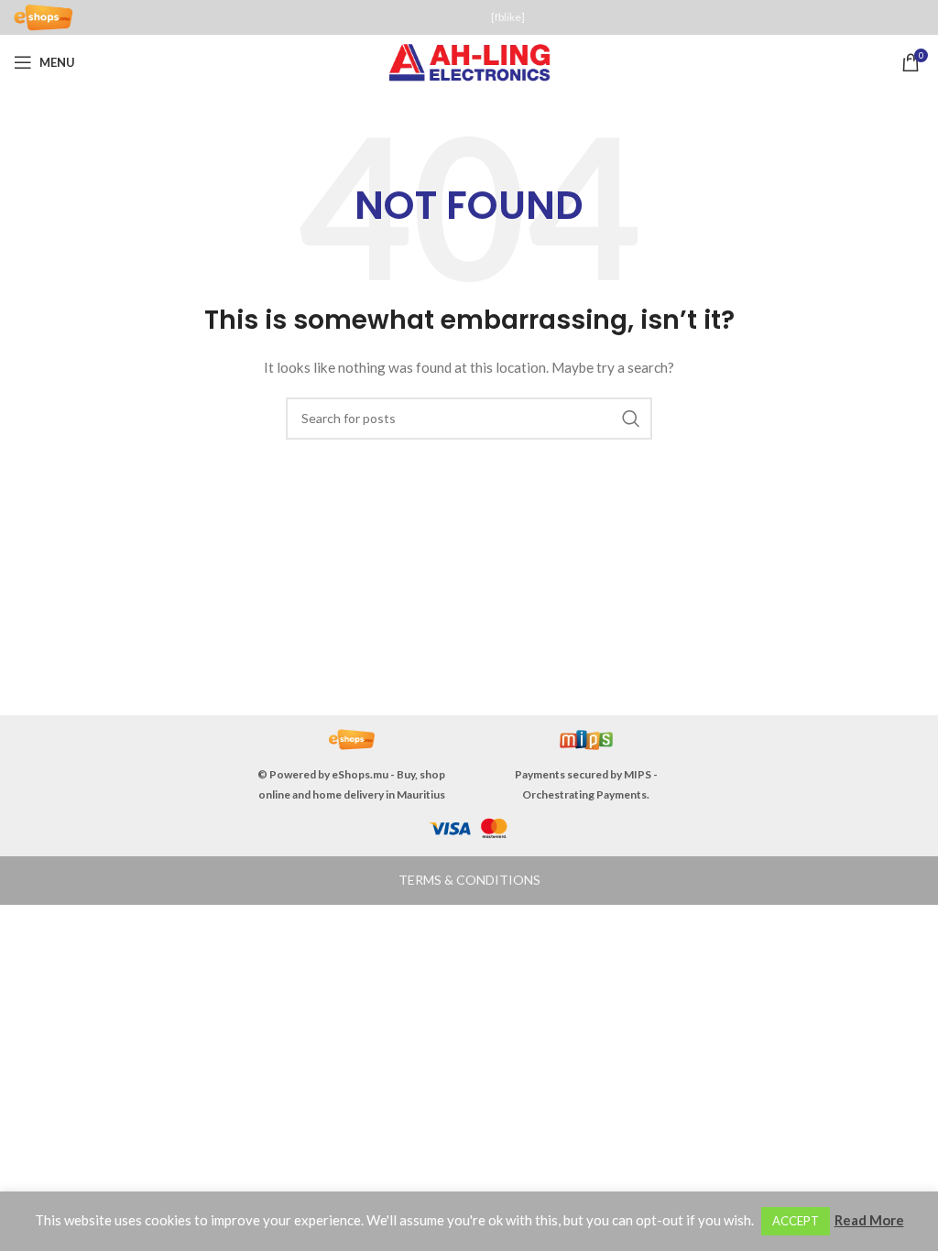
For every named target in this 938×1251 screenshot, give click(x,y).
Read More (869, 1220)
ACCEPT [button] (795, 1220)
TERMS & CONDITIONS (469, 879)
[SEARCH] (631, 418)
